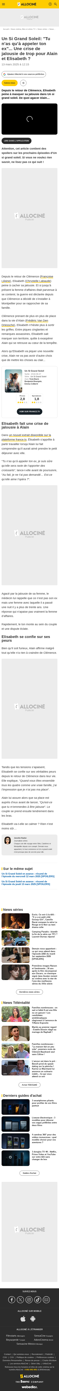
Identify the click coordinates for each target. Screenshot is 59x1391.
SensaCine (39, 1335)
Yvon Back (34, 379)
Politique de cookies (25, 1357)
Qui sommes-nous (21, 1354)
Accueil (6, 29)
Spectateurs (36, 396)
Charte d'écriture (49, 1360)
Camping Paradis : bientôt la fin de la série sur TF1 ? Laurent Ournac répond (44, 934)
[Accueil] (26, 4)
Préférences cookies (45, 1357)
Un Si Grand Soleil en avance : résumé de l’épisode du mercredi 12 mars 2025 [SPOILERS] (28, 875)
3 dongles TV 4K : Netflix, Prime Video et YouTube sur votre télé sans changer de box (44, 1156)
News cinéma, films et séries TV (23, 29)
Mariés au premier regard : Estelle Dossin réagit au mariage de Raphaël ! (44, 1029)
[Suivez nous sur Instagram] (29, 1299)
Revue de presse (32, 1360)
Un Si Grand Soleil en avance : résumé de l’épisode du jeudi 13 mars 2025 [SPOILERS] (26, 882)
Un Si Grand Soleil (34, 371)
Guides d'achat (29, 1173)
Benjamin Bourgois (33, 381)
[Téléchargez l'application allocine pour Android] (34, 1318)
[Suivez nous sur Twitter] (21, 1299)
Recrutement (37, 1354)
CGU (5, 1357)
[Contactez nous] (47, 1299)
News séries (42, 29)
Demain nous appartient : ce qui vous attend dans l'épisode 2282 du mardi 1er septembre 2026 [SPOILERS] (44, 954)
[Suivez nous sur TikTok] (38, 1299)
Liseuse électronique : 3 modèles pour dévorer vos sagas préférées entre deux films (44, 1121)
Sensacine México (26, 1343)
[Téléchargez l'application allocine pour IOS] (24, 1318)
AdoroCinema (41, 1339)
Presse (22, 396)
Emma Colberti (31, 384)
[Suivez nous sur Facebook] (12, 1299)
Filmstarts (11, 1335)
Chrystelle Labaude (38, 281)
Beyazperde (12, 1339)
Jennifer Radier (20, 838)
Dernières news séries (29, 992)
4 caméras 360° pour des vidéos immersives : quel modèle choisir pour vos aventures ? (44, 1138)
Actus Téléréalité (29, 1085)
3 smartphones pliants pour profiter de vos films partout (44, 1103)
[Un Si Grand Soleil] (13, 381)
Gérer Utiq (35, 1364)
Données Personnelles (12, 1360)
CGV (12, 1357)
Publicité (49, 1354)
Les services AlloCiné (19, 1364)
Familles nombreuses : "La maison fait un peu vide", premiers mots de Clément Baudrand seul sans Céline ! (43, 1049)
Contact (7, 1354)
